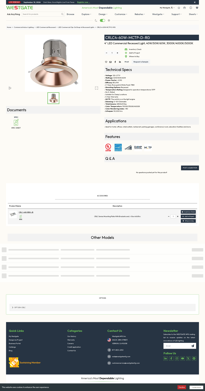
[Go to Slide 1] (53, 98)
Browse (70, 14)
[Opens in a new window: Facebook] (171, 358)
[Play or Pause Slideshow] (10, 88)
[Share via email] (111, 62)
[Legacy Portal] (184, 8)
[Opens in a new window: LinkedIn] (165, 358)
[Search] (62, 14)
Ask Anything (13, 14)
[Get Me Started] (179, 8)
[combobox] (41, 14)
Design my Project (15, 340)
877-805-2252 (117, 350)
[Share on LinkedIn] (120, 62)
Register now (83, 2)
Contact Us (71, 351)
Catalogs (12, 347)
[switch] (102, 20)
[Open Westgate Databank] (197, 8)
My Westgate (14, 336)
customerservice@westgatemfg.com (125, 363)
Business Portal (15, 343)
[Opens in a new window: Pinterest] (194, 358)
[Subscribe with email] (192, 346)
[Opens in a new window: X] (188, 358)
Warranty (71, 340)
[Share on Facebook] (115, 62)
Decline (182, 387)
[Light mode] (109, 20)
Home (10, 27)
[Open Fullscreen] (97, 88)
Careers (70, 343)
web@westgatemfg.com (121, 356)
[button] (139, 14)
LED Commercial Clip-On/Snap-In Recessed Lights (77, 27)
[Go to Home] (19, 7)
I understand (196, 387)
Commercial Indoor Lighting (24, 27)
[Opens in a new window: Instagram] (177, 358)
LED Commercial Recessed (46, 27)
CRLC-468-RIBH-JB (26, 212)
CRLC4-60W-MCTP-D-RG (106, 27)
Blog (10, 351)
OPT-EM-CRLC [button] (20, 307)
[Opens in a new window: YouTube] (183, 358)
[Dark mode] (96, 20)
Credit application (74, 347)
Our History (71, 336)
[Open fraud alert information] (191, 8)
